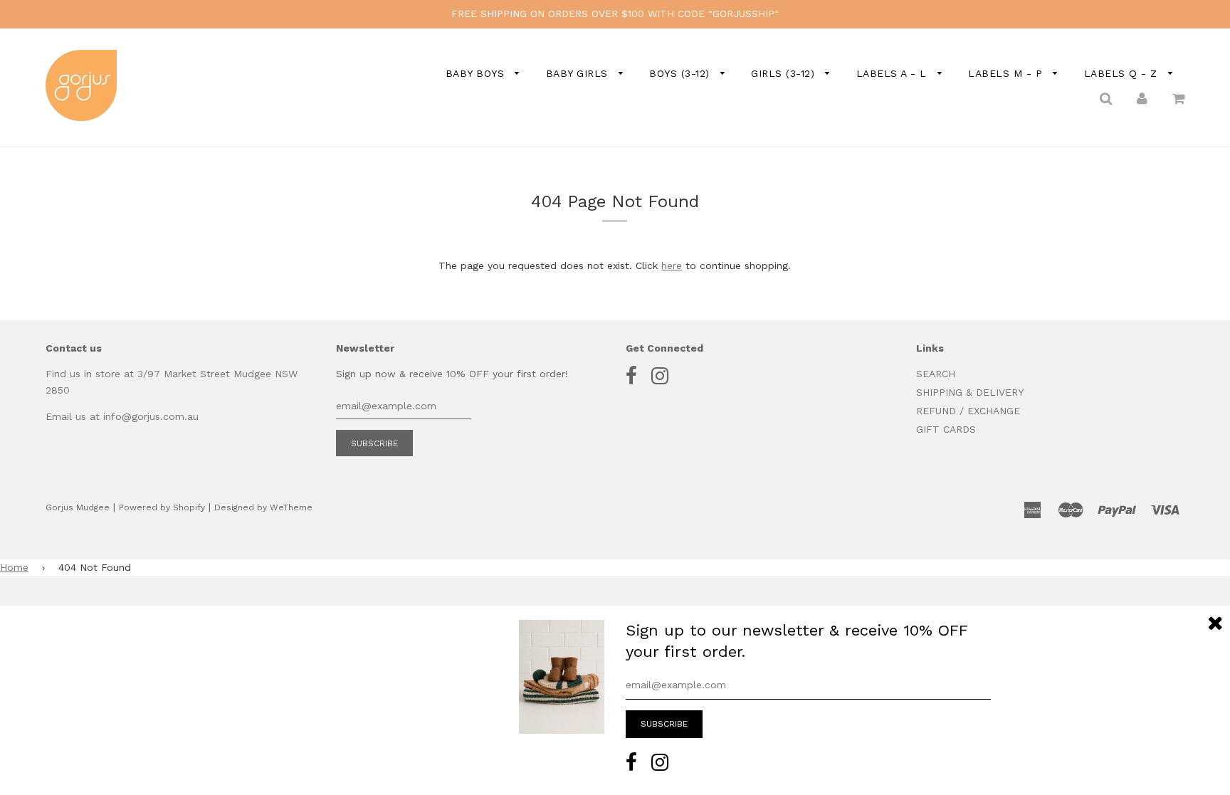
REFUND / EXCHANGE (968, 410)
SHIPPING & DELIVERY (970, 392)
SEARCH (935, 373)
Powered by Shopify (162, 507)
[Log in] (1142, 97)
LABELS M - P (1007, 73)
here (671, 265)
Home (14, 567)
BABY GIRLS (579, 73)
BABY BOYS (477, 73)
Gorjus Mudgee (78, 507)
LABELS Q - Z (1123, 73)
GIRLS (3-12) (785, 73)
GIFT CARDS (946, 429)
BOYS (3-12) (681, 73)
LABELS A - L (893, 73)
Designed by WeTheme (263, 507)
